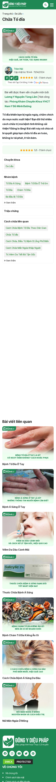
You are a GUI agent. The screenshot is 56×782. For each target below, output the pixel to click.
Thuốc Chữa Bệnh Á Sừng (17, 592)
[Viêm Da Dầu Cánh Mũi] (28, 529)
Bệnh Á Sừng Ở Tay (13, 506)
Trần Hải (18, 68)
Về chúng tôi (11, 773)
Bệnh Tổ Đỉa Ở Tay (13, 464)
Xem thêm (11, 202)
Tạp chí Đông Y (28, 4)
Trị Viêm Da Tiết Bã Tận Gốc (20, 254)
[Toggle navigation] (52, 5)
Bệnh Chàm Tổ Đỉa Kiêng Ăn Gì (20, 635)
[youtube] (19, 753)
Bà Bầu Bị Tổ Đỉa (14, 196)
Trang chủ (7, 13)
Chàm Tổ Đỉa (23, 189)
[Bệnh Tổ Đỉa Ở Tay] (28, 443)
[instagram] (12, 753)
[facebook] (5, 753)
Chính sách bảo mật (14, 777)
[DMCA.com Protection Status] (17, 761)
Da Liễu (18, 13)
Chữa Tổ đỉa (12, 234)
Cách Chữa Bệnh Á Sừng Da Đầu (21, 678)
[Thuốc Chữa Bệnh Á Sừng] (28, 572)
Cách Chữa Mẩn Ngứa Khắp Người (23, 247)
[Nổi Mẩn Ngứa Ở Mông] (28, 700)
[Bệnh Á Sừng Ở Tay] (28, 486)
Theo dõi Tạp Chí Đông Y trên (20, 82)
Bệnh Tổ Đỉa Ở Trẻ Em (36, 183)
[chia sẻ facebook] (7, 78)
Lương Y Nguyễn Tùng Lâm (21, 96)
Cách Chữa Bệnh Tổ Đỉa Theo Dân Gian (26, 227)
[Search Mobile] (45, 5)
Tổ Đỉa (9, 189)
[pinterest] (33, 753)
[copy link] (16, 78)
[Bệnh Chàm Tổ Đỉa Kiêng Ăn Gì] (28, 614)
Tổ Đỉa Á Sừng (13, 183)
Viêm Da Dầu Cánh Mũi (15, 549)
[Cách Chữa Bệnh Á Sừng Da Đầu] (28, 657)
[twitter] (26, 753)
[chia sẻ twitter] (11, 78)
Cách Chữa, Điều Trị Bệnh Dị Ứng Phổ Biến (27, 241)
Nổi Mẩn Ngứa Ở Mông (15, 720)
